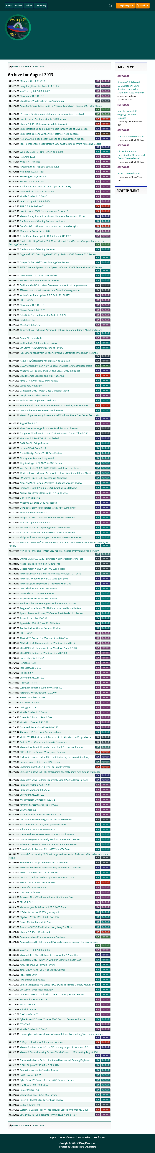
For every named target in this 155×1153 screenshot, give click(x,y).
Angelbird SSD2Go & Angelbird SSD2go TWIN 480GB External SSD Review (58, 254)
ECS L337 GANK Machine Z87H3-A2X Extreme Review (47, 532)
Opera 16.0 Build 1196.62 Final (36, 717)
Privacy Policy (84, 1137)
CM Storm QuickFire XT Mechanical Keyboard (43, 477)
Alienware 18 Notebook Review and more (41, 732)
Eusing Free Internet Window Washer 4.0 (41, 687)
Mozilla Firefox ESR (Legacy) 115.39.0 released (127, 114)
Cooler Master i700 (30, 1089)
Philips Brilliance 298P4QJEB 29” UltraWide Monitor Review (51, 537)
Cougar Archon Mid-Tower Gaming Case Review (44, 262)
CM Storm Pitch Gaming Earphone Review (41, 347)
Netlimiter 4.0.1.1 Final (32, 171)
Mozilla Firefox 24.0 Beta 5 (34, 1029)
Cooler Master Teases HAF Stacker (37, 922)
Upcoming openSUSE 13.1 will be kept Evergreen (45, 766)
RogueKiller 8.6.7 (28, 423)
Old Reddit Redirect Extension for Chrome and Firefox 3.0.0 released (131, 155)
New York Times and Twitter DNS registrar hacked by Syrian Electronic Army (59, 550)
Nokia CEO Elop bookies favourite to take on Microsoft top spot (52, 138)
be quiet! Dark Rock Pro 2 (33, 448)
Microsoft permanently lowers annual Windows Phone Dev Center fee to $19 (60, 415)
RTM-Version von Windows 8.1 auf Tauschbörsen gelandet (50, 290)
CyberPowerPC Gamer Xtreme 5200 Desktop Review (47, 1080)
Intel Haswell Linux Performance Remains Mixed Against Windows (54, 405)
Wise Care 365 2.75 (30, 324)
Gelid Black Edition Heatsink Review (38, 588)
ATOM (103, 1137)
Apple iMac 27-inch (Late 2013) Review (40, 623)
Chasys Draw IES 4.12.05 (32, 310)
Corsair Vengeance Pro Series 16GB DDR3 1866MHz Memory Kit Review (57, 984)
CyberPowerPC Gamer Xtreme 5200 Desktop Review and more (52, 1019)
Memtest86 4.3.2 (28, 1004)
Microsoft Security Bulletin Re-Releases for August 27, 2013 (50, 573)
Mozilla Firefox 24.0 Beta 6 (34, 712)
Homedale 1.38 (28, 662)
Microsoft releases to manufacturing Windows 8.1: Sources (50, 867)
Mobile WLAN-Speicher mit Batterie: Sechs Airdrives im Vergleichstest (56, 737)
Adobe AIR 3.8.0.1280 (31, 337)
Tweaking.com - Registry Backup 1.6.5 (39, 166)
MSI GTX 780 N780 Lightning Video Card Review (45, 527)
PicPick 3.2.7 (26, 672)
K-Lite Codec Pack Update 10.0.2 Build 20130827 (45, 235)
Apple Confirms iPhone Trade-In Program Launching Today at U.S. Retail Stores (61, 105)
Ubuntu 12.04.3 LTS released (35, 931)
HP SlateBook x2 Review (32, 979)
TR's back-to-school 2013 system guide (40, 912)
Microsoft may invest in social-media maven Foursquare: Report (53, 216)
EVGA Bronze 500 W (30, 1075)
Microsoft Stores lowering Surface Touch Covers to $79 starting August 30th (59, 1052)
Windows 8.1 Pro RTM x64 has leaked (39, 438)
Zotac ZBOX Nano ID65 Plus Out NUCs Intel (42, 969)
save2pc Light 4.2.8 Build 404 (35, 201)
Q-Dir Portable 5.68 (30, 497)
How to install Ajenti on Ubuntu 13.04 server (43, 118)
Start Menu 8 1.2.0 (29, 702)
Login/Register (127, 5)
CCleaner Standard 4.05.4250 (35, 789)
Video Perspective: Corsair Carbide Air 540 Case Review (48, 844)
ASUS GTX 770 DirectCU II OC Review (39, 872)
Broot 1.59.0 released (128, 173)
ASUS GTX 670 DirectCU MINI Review (39, 380)
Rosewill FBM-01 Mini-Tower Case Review (41, 1099)
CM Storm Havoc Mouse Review (36, 989)
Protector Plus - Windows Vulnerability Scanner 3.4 (46, 897)
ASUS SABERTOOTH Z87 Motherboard (39, 275)
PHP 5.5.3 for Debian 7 (32, 206)
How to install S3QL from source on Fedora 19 (44, 211)
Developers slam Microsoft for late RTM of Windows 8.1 (49, 507)
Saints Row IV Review (31, 385)
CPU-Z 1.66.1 (26, 902)
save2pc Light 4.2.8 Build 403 (35, 522)
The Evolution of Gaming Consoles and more (43, 221)
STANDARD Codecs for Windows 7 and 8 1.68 (43, 652)
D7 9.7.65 (25, 1024)
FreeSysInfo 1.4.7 (29, 1014)
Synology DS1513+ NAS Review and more (41, 151)
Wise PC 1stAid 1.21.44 (32, 181)
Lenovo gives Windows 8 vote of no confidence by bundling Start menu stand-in (61, 1034)
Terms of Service (67, 1137)
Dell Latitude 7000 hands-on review (38, 342)
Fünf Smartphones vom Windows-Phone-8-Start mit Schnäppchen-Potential (59, 352)
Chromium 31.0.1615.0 (32, 305)
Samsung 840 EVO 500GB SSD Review (39, 280)
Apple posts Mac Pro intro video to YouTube (42, 936)
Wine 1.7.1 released (30, 161)
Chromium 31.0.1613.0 (32, 677)
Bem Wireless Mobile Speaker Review (39, 1070)
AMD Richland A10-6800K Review (37, 593)
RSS (95, 1137)
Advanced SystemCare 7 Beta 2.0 (37, 191)
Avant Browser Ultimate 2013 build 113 (40, 814)
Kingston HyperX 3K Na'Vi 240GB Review (41, 463)
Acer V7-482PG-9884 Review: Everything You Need (46, 927)
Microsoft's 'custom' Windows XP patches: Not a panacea (49, 133)
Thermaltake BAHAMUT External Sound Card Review (47, 834)
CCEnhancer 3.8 (28, 809)
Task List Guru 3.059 (30, 667)
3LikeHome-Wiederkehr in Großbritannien (42, 100)
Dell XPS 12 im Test (30, 1104)
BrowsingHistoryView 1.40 (33, 176)
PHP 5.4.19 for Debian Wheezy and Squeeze (43, 751)
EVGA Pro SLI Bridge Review (34, 443)
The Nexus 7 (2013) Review (34, 1085)
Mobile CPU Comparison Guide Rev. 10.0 (41, 400)
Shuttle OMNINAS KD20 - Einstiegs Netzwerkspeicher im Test (51, 558)
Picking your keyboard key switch (37, 458)
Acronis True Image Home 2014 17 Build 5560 (44, 492)
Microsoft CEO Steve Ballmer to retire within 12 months (49, 954)
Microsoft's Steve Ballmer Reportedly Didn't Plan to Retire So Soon (54, 779)
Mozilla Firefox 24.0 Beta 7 (34, 196)
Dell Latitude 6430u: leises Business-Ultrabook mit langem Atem (53, 285)
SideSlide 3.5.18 (28, 1009)
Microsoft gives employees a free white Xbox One (45, 583)
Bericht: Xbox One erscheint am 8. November (43, 742)
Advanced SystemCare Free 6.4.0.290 (39, 804)
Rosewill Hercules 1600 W (33, 618)
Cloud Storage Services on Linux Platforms (42, 375)
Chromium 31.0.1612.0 (32, 794)
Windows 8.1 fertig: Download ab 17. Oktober (44, 862)
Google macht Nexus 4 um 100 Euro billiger (42, 568)
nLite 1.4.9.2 (26, 633)
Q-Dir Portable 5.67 (30, 892)
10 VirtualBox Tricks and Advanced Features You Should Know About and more (61, 329)
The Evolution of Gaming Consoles (37, 249)
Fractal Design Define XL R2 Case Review (41, 453)
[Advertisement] (93, 34)
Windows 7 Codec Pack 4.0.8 (35, 230)
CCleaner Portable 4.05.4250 (35, 784)
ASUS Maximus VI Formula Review (37, 964)
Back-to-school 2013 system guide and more (43, 824)
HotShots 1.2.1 (27, 156)
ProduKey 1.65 (27, 319)
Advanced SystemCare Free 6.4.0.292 (39, 727)
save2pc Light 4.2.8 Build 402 (35, 949)
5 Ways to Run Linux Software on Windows (42, 1042)
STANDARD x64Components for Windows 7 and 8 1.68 (48, 647)
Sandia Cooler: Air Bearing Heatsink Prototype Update (48, 603)
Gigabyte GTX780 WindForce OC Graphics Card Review (48, 487)
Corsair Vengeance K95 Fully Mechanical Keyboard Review (50, 839)
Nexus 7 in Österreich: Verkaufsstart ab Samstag (45, 360)
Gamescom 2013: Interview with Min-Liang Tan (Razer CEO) (50, 959)
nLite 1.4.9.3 (26, 300)
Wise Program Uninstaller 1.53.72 (37, 799)
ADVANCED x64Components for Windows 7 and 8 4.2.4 (49, 642)
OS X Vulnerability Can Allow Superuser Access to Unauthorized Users (56, 365)
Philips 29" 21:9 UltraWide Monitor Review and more (47, 517)
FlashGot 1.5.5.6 (28, 682)
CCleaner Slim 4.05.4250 (32, 81)
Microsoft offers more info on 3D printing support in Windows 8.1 (54, 1047)
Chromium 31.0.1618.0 (32, 96)
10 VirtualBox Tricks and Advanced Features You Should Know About (55, 472)
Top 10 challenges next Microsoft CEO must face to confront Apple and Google (60, 143)
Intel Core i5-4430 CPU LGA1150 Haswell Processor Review (50, 467)
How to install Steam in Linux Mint (37, 882)
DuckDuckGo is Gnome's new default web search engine (49, 226)
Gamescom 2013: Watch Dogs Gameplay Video (44, 390)
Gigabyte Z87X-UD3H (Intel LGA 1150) (39, 917)
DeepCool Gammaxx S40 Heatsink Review (41, 410)
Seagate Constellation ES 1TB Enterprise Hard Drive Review (50, 608)
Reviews (18, 5)
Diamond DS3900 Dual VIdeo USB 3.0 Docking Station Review (52, 994)
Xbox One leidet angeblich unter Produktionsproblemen (49, 428)
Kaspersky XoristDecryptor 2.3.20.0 (38, 692)
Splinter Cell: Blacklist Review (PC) (37, 829)
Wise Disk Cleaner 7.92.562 (34, 722)
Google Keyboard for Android (35, 395)
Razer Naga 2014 (28, 974)
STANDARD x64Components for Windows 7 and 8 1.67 (48, 1114)
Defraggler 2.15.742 (30, 707)
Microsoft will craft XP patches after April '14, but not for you (51, 746)
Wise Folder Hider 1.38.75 (33, 999)
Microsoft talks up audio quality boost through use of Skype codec (54, 128)
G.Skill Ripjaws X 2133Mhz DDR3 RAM (39, 1065)
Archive (28, 5)
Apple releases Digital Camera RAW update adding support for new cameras (59, 941)
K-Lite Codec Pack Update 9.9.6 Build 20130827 (45, 295)
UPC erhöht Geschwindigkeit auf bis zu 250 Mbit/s (46, 819)
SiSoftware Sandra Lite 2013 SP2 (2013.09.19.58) (45, 186)
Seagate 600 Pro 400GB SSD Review (38, 1094)
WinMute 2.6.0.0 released (130, 136)
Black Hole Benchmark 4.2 (33, 512)
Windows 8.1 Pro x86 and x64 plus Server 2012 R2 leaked (50, 370)
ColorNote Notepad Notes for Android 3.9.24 (43, 315)
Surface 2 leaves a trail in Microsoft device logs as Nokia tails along (54, 756)
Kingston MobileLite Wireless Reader (39, 598)
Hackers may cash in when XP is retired (40, 761)
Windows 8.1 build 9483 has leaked (38, 502)
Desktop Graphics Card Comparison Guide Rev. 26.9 (47, 877)
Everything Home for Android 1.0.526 (39, 86)
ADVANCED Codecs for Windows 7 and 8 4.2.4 (44, 638)
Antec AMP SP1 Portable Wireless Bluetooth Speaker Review (51, 482)
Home (9, 5)
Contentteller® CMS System (83, 1146)
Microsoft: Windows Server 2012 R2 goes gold (44, 578)
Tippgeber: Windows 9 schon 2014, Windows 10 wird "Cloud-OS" (54, 433)
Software (123, 76)
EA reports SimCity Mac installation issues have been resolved (52, 113)
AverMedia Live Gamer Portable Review (40, 628)
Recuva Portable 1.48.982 (33, 697)
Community (41, 5)
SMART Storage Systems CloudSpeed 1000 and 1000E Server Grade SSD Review (61, 267)
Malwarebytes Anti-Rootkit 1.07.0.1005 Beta (43, 907)
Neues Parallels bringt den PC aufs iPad (40, 563)
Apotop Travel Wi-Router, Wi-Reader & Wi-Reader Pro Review (51, 613)
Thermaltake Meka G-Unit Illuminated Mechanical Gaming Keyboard (55, 1060)
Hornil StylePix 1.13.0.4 (32, 657)
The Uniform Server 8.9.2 (33, 887)
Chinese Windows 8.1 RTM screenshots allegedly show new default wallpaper (60, 771)
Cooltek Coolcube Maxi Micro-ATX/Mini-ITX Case (44, 849)
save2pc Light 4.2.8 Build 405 (35, 91)
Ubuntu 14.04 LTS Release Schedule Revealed (43, 123)
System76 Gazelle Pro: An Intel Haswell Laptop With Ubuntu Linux (54, 1109)
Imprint (52, 1137)
